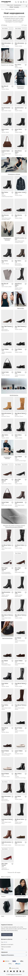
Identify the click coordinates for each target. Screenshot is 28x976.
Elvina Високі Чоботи (5, 728)
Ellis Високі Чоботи (19, 819)
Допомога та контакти (7, 944)
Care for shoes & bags (7, 638)
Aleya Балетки (5, 215)
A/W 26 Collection (14, 395)
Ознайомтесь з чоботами (14, 174)
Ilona (12, 65)
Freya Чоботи (5, 683)
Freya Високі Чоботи (20, 683)
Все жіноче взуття (21, 916)
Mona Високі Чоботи (7, 615)
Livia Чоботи (18, 796)
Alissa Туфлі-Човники (5, 480)
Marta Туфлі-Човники (5, 568)
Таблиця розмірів (6, 946)
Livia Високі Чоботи (6, 545)
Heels (2, 916)
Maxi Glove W (5, 86)
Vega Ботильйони (6, 592)
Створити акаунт (6, 934)
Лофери (3, 896)
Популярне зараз (20, 896)
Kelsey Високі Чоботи (18, 151)
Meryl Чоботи (5, 192)
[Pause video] (12, 623)
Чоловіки (16, 7)
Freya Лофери (5, 349)
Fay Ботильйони (19, 502)
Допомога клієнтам (6, 939)
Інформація (4, 952)
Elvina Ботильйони (6, 43)
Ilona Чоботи (18, 64)
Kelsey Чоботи (5, 129)
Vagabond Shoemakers (7, 955)
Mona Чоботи (18, 773)
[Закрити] (26, 6)
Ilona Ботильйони (6, 107)
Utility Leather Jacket (20, 192)
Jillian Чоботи (5, 435)
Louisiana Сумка (6, 151)
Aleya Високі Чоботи (20, 413)
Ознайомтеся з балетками (7, 239)
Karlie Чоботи (18, 435)
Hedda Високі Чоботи (18, 284)
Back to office (20, 308)
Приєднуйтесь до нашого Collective (14, 527)
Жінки (11, 7)
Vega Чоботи (5, 260)
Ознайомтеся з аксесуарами (20, 87)
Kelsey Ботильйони (6, 413)
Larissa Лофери (19, 660)
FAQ (2, 949)
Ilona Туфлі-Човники (6, 326)
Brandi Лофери (18, 728)
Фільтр (5, 25)
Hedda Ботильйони (19, 238)
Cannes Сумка (5, 372)
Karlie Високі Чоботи (7, 819)
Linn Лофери (18, 372)
